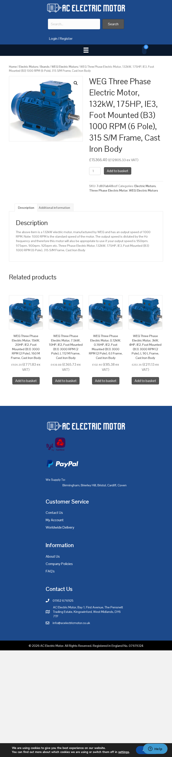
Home (13, 67)
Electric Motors (28, 67)
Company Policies (59, 563)
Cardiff (111, 485)
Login (53, 38)
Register (66, 38)
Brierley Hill (88, 485)
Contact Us (54, 512)
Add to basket (117, 171)
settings (123, 752)
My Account (55, 520)
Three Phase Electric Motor (108, 190)
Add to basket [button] (26, 380)
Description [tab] (26, 208)
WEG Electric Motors (65, 67)
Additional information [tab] (54, 208)
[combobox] (74, 24)
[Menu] (86, 50)
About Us (53, 556)
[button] (113, 24)
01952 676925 (63, 601)
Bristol (101, 485)
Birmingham (71, 485)
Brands (44, 67)
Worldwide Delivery (60, 527)
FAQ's (50, 571)
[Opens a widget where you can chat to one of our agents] (155, 749)
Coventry (124, 485)
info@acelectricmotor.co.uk (71, 623)
